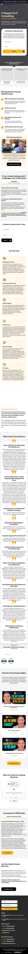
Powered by (11, 800)
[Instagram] (21, 952)
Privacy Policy (20, 950)
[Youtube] (19, 952)
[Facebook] (15, 952)
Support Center (22, 1)
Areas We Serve (8, 952)
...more (14, 710)
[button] (26, 4)
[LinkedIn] (17, 952)
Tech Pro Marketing (11, 950)
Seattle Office (7, 1)
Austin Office (14, 1)
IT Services (8, 654)
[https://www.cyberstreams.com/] (7, 4)
